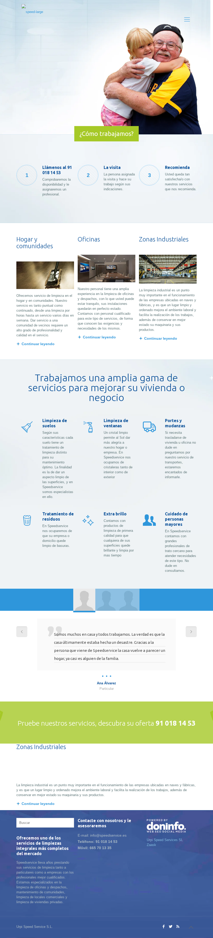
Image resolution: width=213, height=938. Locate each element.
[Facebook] (164, 926)
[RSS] (178, 926)
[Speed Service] (32, 19)
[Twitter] (171, 926)
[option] (106, 655)
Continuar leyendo (38, 344)
